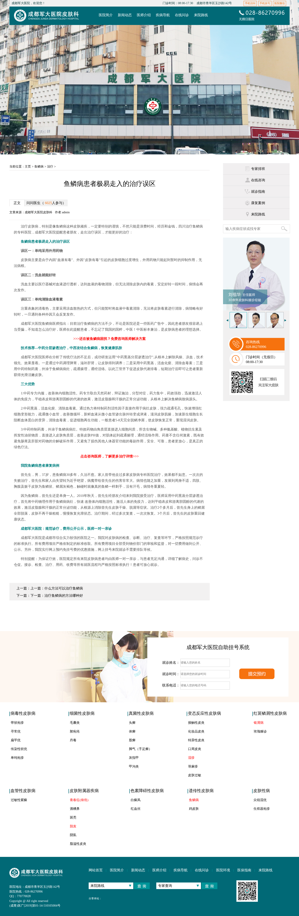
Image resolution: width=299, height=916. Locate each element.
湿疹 (191, 757)
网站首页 (96, 870)
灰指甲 (134, 757)
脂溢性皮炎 (78, 843)
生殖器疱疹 (261, 808)
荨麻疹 (193, 766)
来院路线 (266, 870)
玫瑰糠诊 (260, 731)
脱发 (73, 826)
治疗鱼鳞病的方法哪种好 (63, 595)
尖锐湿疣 (260, 800)
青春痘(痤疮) (79, 800)
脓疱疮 (75, 731)
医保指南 (244, 870)
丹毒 (73, 740)
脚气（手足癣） (140, 749)
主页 (28, 166)
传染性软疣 (19, 749)
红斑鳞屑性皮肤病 (270, 713)
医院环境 (223, 870)
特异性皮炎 (196, 740)
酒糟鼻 (75, 808)
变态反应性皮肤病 (204, 713)
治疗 (50, 166)
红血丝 (136, 808)
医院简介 (117, 870)
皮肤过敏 (194, 775)
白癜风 (136, 800)
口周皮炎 (194, 749)
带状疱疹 (17, 722)
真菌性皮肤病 (141, 713)
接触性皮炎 (196, 722)
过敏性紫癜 (19, 800)
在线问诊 (202, 870)
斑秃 (73, 817)
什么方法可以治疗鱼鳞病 (63, 588)
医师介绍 (159, 870)
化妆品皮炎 (196, 731)
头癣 (132, 722)
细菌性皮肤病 (82, 713)
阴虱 (73, 835)
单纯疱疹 (17, 757)
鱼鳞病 (39, 166)
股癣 (132, 740)
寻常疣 (16, 731)
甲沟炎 (134, 766)
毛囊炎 (75, 722)
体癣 (132, 731)
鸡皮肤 (194, 808)
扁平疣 (16, 740)
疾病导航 (181, 870)
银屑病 (259, 722)
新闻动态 (138, 870)
